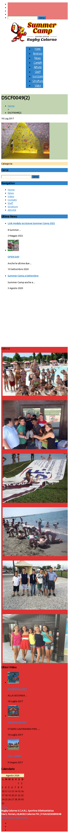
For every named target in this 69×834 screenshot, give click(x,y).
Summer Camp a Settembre (23, 275)
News (37, 58)
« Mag (4, 807)
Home (38, 49)
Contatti (38, 62)
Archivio (37, 53)
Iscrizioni (38, 76)
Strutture (37, 81)
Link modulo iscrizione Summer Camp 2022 (31, 223)
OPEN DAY (13, 256)
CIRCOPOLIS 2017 (17, 722)
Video (38, 85)
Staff (38, 72)
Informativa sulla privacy (14, 817)
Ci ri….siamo (15, 755)
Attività (38, 67)
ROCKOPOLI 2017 (17, 689)
